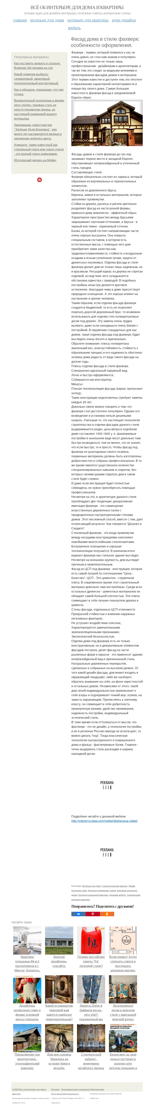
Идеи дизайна (124, 20)
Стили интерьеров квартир (114, 885)
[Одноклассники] (107, 914)
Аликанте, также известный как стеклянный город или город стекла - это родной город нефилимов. (39, 149)
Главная (20, 20)
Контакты (55, 1089)
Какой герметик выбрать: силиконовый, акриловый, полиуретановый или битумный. (36, 79)
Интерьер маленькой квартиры (93, 894)
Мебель (74, 27)
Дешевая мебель (117, 894)
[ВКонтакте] (78, 914)
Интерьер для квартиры (88, 20)
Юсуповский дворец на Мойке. (35, 160)
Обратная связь (97, 1089)
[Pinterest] (93, 914)
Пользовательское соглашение (75, 1089)
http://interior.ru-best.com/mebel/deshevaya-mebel (104, 821)
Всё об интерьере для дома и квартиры (76, 7)
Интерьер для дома (47, 20)
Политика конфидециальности (65, 1093)
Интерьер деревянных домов (102, 890)
